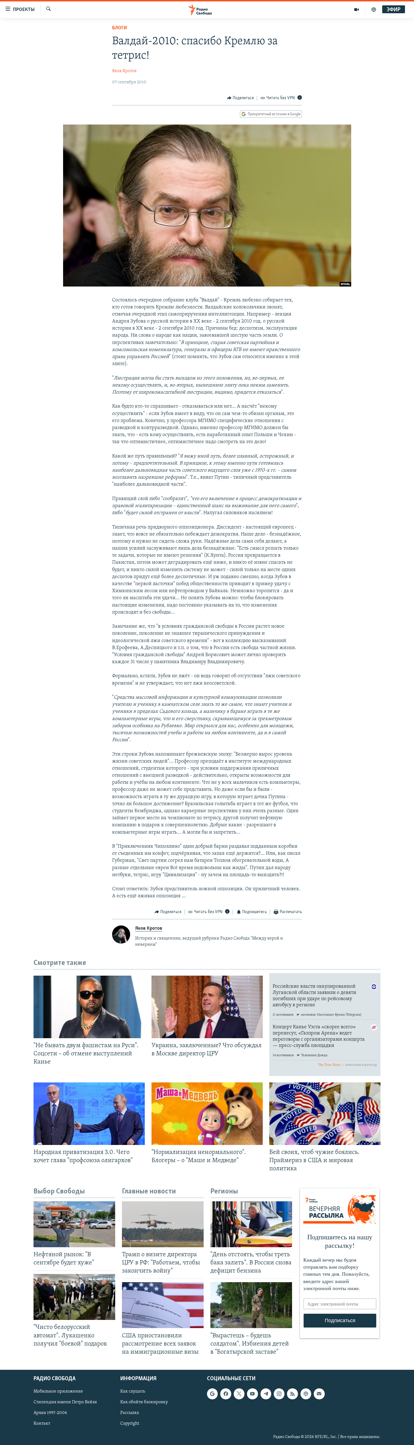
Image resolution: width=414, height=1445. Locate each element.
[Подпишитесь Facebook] (225, 1393)
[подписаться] (319, 1393)
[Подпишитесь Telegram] (266, 1393)
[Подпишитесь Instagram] (279, 1393)
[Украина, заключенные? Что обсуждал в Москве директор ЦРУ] (207, 1007)
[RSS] (292, 1393)
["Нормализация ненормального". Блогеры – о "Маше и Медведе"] (207, 1113)
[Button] (240, 98)
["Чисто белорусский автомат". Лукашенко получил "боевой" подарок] (74, 1297)
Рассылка (129, 1413)
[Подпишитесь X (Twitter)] (239, 1393)
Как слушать (132, 1391)
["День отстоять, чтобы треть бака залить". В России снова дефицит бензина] (251, 1224)
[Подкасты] (306, 1393)
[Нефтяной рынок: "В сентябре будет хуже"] (74, 1224)
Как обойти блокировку (144, 1402)
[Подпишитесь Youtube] (252, 1393)
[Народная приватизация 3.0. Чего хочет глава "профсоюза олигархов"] (89, 1113)
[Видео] (356, 9)
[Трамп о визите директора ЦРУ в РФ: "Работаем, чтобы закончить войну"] (163, 1224)
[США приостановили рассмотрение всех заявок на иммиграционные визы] (163, 1305)
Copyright (129, 1423)
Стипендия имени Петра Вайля (65, 1402)
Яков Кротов (124, 71)
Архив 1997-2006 (50, 1413)
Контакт (42, 1423)
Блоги (119, 28)
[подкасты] (373, 9)
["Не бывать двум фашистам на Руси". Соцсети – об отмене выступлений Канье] (89, 1007)
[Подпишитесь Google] (212, 1393)
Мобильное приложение (58, 1391)
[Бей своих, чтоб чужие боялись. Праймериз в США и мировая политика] (324, 1113)
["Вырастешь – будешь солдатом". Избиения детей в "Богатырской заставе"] (251, 1305)
